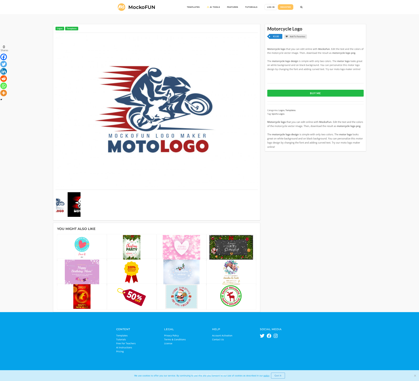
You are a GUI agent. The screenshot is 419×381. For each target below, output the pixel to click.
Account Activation (222, 335)
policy (266, 375)
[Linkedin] (3, 71)
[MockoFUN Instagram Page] (276, 336)
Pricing (120, 351)
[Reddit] (3, 78)
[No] (415, 375)
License (168, 343)
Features (232, 7)
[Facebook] (3, 57)
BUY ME (315, 93)
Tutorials (251, 7)
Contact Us (218, 339)
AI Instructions (124, 347)
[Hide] (1, 99)
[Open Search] (301, 7)
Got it (278, 375)
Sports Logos (278, 113)
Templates (193, 7)
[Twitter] (3, 64)
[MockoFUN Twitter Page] (262, 336)
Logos (60, 28)
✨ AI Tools (213, 7)
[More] (3, 93)
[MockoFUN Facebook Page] (269, 336)
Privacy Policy (171, 335)
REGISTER (285, 7)
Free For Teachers (126, 343)
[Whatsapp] (3, 85)
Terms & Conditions (175, 339)
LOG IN (271, 7)
